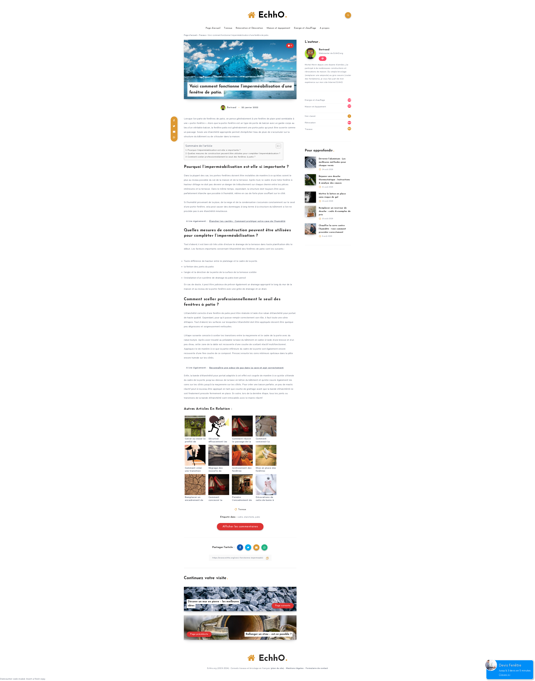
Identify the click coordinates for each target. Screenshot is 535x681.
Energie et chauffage (305, 28)
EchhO (270, 15)
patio (257, 517)
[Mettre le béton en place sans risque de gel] (310, 197)
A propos (324, 28)
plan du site (277, 668)
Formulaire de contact (317, 668)
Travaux (228, 28)
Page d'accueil (190, 35)
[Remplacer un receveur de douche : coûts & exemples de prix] (310, 211)
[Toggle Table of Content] (277, 146)
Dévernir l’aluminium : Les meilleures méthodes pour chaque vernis (332, 162)
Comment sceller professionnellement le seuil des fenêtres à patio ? (222, 156)
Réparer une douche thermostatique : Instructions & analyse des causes (334, 179)
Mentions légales (294, 668)
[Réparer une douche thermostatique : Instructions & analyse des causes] (310, 179)
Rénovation (310, 122)
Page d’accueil (213, 28)
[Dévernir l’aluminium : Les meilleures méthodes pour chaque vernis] (310, 162)
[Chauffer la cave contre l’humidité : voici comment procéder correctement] (310, 228)
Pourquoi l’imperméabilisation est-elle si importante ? (214, 150)
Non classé (310, 116)
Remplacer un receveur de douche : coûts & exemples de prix (335, 211)
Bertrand (324, 49)
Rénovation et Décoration (249, 28)
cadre (240, 517)
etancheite (249, 517)
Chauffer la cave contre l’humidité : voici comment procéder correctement (332, 229)
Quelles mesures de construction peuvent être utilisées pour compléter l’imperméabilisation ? (234, 153)
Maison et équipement (278, 28)
